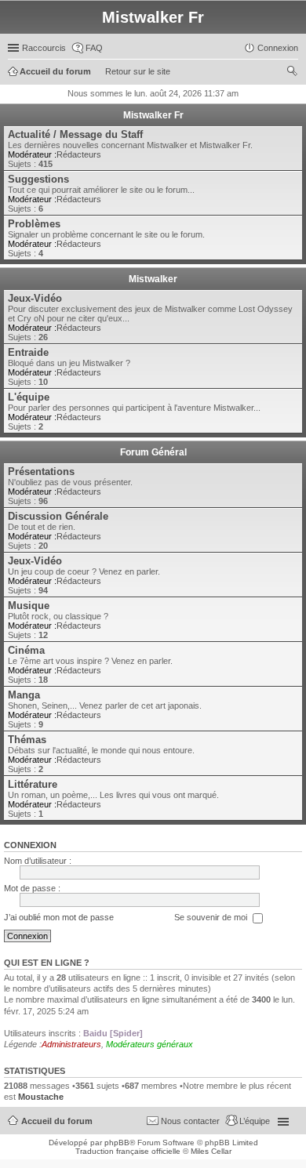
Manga (24, 695)
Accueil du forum (57, 1121)
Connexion (30, 845)
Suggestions (38, 179)
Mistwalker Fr (153, 115)
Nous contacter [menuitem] (190, 1121)
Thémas (27, 739)
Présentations (41, 471)
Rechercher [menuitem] (292, 73)
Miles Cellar (211, 1151)
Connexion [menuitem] (277, 48)
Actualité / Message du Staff (75, 134)
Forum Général (153, 452)
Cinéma (26, 650)
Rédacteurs (78, 154)
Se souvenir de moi (212, 917)
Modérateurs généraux (149, 1044)
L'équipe (28, 397)
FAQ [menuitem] (94, 48)
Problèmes (34, 224)
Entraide (28, 352)
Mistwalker (153, 279)
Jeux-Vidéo (35, 298)
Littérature (32, 784)
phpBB (116, 1142)
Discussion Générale (58, 516)
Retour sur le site (137, 71)
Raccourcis (44, 48)
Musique (28, 605)
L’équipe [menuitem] (254, 1121)
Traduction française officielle (127, 1151)
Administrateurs (71, 1044)
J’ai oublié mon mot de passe (59, 917)
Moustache (41, 1096)
